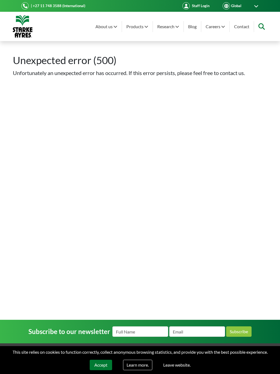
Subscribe (239, 331)
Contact (241, 26)
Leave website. (177, 364)
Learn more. (138, 364)
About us (104, 26)
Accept (100, 364)
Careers (213, 26)
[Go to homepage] (23, 26)
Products (135, 26)
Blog (192, 26)
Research (166, 26)
